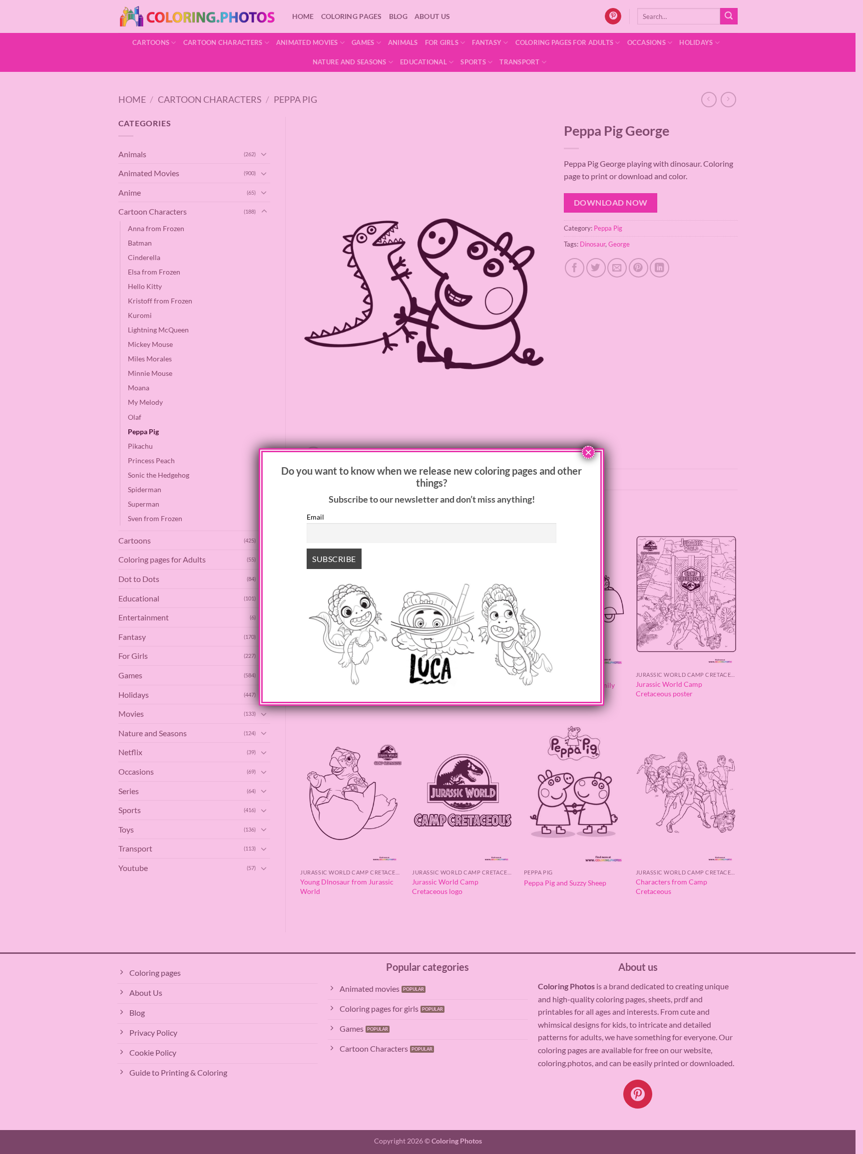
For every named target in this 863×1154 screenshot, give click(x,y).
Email (315, 517)
